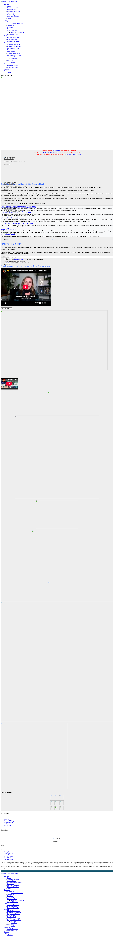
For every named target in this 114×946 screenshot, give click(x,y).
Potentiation (10, 22)
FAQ (5, 824)
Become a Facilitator (12, 67)
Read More (4, 256)
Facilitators (7, 64)
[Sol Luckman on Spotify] (61, 804)
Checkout (6, 69)
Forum (6, 827)
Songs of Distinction (12, 34)
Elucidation (10, 27)
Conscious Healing (12, 39)
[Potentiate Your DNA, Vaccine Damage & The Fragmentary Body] (57, 528)
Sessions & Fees (11, 9)
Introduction (7, 819)
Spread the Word (8, 857)
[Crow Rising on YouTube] (52, 804)
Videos (9, 18)
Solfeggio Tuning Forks (13, 53)
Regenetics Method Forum (14, 55)
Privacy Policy (8, 851)
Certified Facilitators (12, 65)
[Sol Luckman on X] (61, 798)
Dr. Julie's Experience (13, 15)
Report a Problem (8, 856)
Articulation (10, 25)
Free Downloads (11, 51)
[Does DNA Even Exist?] (57, 579)
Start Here (6, 4)
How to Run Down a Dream (72, 154)
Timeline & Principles (13, 8)
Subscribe (13, 57)
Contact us (8, 263)
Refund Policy (8, 854)
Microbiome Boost (12, 30)
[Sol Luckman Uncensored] (57, 661)
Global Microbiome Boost (17, 32)
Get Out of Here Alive (13, 37)
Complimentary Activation (14, 46)
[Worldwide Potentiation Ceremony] (57, 599)
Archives (13, 62)
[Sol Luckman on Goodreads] (61, 810)
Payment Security (8, 853)
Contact (6, 71)
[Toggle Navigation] (1, 849)
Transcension (10, 29)
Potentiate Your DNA (13, 41)
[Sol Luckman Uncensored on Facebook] (53, 798)
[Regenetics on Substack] (34, 789)
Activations (7, 20)
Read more (7, 164)
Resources (6, 43)
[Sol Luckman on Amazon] (52, 810)
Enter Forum (14, 58)
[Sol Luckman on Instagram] (57, 798)
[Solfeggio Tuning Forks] (57, 413)
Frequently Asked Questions (14, 11)
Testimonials (10, 13)
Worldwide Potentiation (17, 23)
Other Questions (8, 859)
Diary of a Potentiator (13, 16)
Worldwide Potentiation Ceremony (53, 153)
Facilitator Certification (10, 259)
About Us (10, 72)
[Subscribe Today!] (57, 498)
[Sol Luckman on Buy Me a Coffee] (57, 810)
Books (5, 36)
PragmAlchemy (11, 50)
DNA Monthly (11, 60)
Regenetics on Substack (13, 48)
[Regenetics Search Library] (54, 370)
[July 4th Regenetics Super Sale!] (57, 240)
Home (9, 6)
